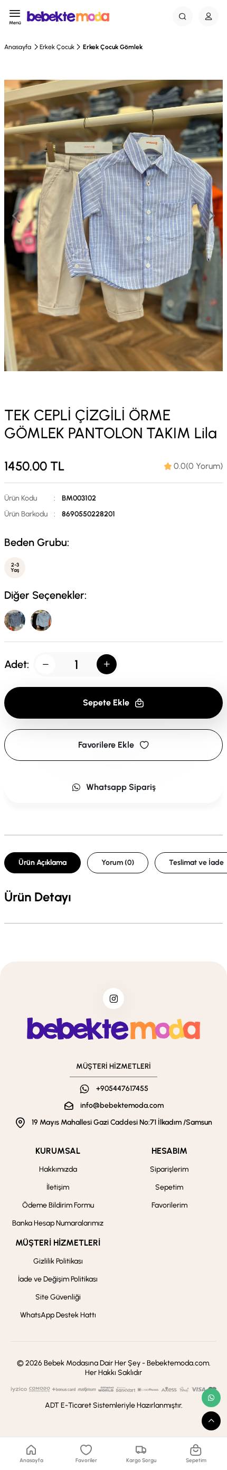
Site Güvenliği (58, 1297)
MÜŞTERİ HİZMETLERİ (57, 1243)
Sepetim (169, 1187)
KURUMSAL (57, 1151)
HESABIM (169, 1151)
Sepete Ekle (106, 703)
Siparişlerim (169, 1169)
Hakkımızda (58, 1169)
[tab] (193, 466)
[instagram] (113, 998)
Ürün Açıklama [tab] (42, 862)
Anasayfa (17, 47)
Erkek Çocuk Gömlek (113, 47)
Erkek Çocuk (57, 47)
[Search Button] (183, 16)
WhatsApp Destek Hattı (58, 1315)
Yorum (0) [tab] (117, 862)
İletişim (57, 1187)
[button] (210, 215)
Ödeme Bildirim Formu (58, 1205)
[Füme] (14, 620)
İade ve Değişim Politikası (58, 1279)
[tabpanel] (113, 897)
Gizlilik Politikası (58, 1261)
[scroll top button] (211, 1420)
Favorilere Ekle (106, 745)
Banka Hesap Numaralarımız (57, 1223)
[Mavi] (41, 620)
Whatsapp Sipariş (121, 787)
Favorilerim (169, 1205)
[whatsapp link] (211, 1397)
